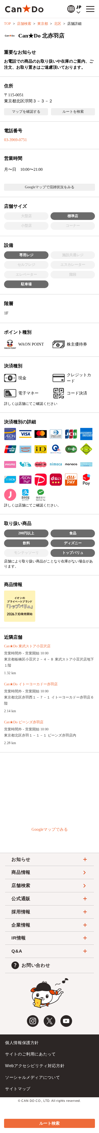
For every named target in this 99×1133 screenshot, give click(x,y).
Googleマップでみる (49, 829)
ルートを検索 (73, 112)
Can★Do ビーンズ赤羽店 (23, 722)
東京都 (42, 24)
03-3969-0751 (15, 140)
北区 (57, 24)
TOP (7, 24)
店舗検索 (24, 24)
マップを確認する (26, 112)
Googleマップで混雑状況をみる (49, 187)
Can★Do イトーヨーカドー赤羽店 (31, 684)
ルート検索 (49, 1123)
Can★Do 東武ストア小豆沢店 (27, 646)
